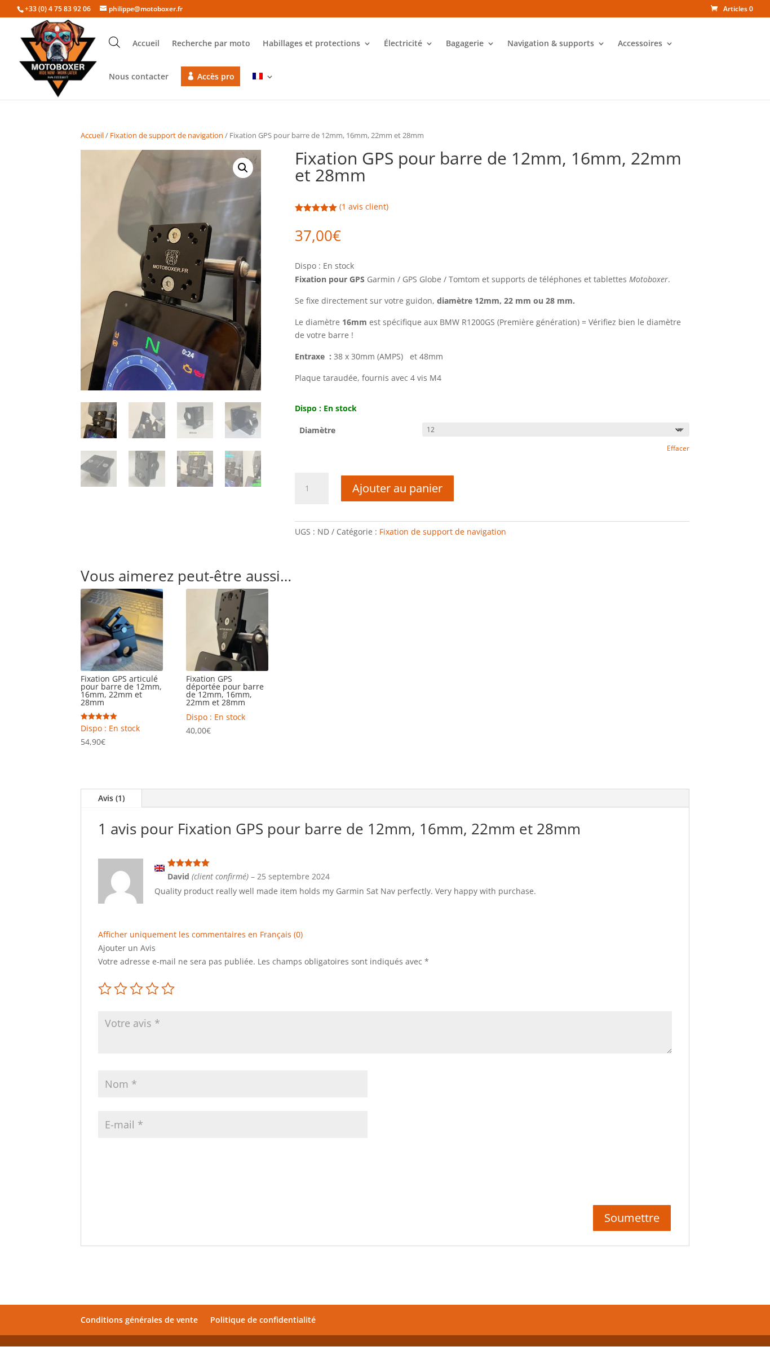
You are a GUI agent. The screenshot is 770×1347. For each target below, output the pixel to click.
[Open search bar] (114, 42)
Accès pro (215, 76)
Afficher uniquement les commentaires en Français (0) (200, 934)
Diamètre (317, 430)
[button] (243, 168)
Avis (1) (111, 798)
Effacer (678, 448)
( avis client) (363, 206)
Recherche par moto (211, 43)
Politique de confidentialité (263, 1319)
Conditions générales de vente (139, 1319)
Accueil (146, 43)
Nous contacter (139, 77)
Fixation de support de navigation (166, 135)
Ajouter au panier (397, 488)
